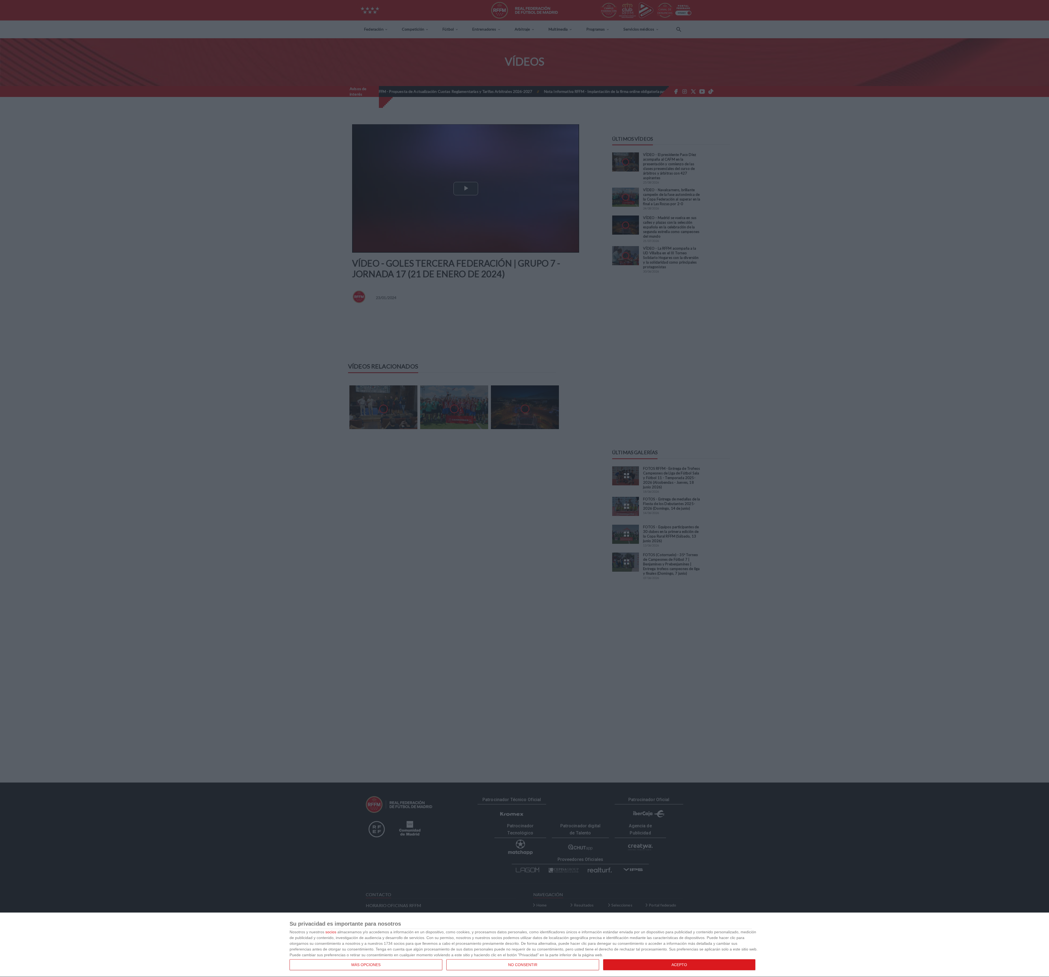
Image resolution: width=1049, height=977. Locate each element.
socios (330, 932)
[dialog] (524, 945)
